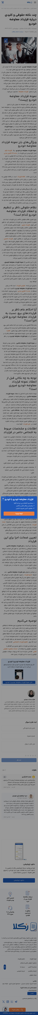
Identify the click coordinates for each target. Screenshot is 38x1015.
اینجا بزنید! (19, 513)
